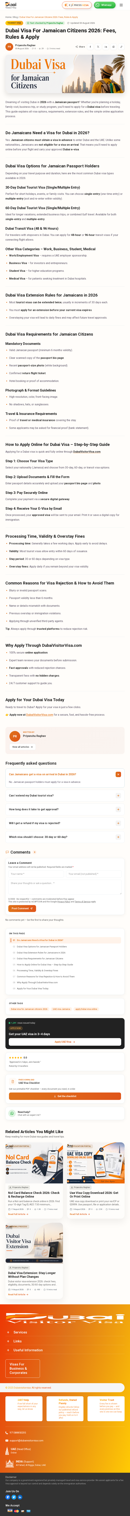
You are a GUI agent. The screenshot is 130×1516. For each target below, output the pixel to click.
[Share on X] (98, 47)
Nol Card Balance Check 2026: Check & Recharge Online (34, 1194)
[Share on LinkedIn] (106, 47)
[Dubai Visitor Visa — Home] (10, 5)
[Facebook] (7, 1497)
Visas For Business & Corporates (18, 1368)
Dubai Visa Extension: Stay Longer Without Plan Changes (32, 1274)
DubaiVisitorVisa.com (39, 714)
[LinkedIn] (20, 1497)
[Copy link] (121, 47)
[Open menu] (121, 5)
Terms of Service (83, 902)
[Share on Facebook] (90, 47)
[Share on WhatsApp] (113, 47)
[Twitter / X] (14, 1497)
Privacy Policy (63, 902)
